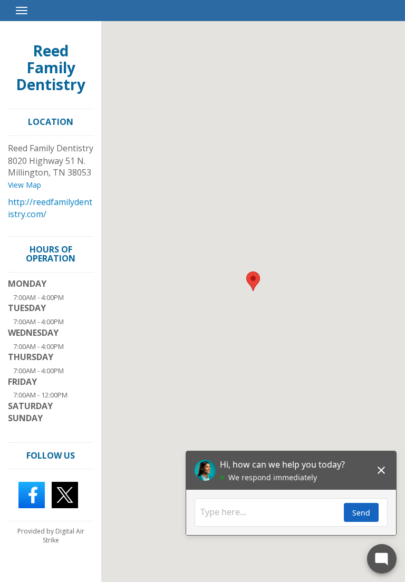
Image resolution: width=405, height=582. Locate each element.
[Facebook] (31, 494)
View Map (24, 185)
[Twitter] (65, 494)
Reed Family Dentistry (50, 67)
